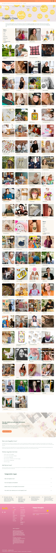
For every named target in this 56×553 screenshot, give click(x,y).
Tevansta (44, 249)
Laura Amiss (5, 409)
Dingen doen (15, 515)
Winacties (14, 520)
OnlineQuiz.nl (45, 57)
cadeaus (4, 31)
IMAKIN (17, 328)
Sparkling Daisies (6, 74)
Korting (14, 519)
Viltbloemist (45, 201)
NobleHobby (5, 296)
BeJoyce (18, 217)
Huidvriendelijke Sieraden (21, 74)
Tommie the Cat (6, 328)
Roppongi (31, 74)
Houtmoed (45, 41)
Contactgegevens (29, 551)
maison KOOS (45, 265)
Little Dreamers (19, 249)
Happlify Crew (22, 512)
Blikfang (4, 393)
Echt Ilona (18, 201)
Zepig (31, 312)
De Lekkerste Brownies (47, 74)
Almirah (31, 217)
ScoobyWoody (6, 233)
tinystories (18, 312)
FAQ (21, 520)
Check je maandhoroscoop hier (21, 501)
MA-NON (44, 393)
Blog (13, 512)
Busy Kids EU (18, 409)
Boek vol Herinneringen (47, 361)
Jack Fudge (5, 185)
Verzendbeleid (19, 551)
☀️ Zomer (14, 509)
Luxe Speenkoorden (46, 122)
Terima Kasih (32, 393)
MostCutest (32, 249)
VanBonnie (45, 312)
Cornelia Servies (46, 169)
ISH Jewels (18, 106)
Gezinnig (44, 185)
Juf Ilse (17, 185)
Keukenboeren (6, 344)
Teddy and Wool (46, 344)
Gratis (14, 516)
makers (19, 458)
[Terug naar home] (2, 15)
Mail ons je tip (15, 427)
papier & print (5, 38)
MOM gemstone (6, 201)
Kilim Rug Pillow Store (33, 57)
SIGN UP (24, 3)
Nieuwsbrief (22, 513)
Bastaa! (17, 265)
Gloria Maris (45, 106)
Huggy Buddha (6, 90)
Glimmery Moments (20, 57)
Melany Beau (32, 90)
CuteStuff (18, 233)
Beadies (31, 377)
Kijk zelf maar (35, 500)
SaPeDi (17, 393)
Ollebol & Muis (32, 41)
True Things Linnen (19, 296)
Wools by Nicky (32, 265)
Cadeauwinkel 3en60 (7, 249)
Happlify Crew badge (30, 23)
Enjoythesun (18, 122)
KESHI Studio (45, 296)
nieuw (8, 461)
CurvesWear (18, 90)
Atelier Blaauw (45, 217)
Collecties (5, 15)
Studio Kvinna (18, 361)
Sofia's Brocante (33, 106)
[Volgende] (39, 1)
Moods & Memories (6, 122)
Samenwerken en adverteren (22, 515)
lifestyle (4, 39)
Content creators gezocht (21, 518)
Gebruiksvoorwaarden (24, 551)
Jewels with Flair (6, 265)
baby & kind (5, 36)
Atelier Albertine (19, 169)
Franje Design (32, 201)
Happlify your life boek (22, 522)
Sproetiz (4, 217)
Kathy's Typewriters (6, 106)
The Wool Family (6, 377)
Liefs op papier (45, 90)
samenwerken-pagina (48, 467)
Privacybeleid (9, 551)
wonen (4, 34)
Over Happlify (22, 509)
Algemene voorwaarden (14, 551)
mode (4, 33)
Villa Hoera (31, 361)
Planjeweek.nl (32, 153)
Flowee (17, 41)
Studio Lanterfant (6, 312)
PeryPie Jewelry (6, 153)
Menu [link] (4, 30)
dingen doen (12, 460)
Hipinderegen (5, 169)
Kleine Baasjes (32, 185)
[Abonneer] (47, 511)
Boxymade (45, 328)
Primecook (18, 153)
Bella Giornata (32, 122)
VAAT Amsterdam (33, 328)
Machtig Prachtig (46, 377)
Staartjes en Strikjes (46, 153)
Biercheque (32, 169)
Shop (14, 513)
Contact (21, 524)
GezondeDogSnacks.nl (7, 361)
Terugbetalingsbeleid (4, 551)
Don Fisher (31, 233)
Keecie (17, 377)
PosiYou (31, 296)
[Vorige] (17, 1)
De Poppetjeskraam (33, 344)
